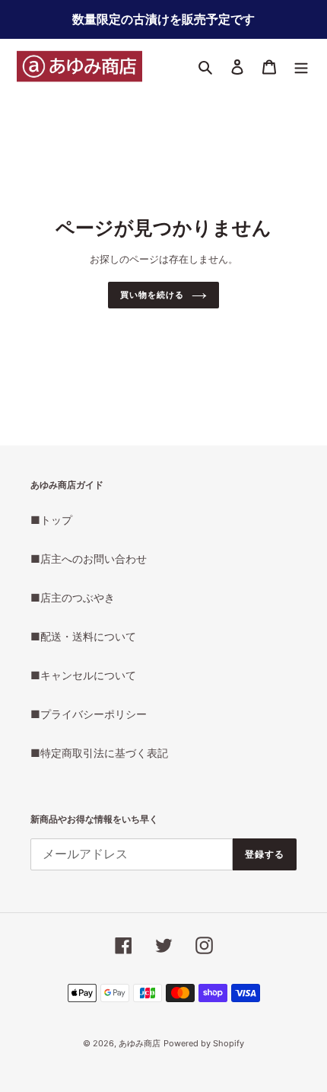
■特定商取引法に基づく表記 (99, 752)
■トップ (51, 519)
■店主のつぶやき (72, 597)
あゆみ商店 (139, 1043)
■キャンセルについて (83, 675)
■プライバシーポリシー (88, 713)
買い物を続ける (151, 294)
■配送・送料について (83, 636)
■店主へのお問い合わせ (88, 558)
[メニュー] (301, 66)
